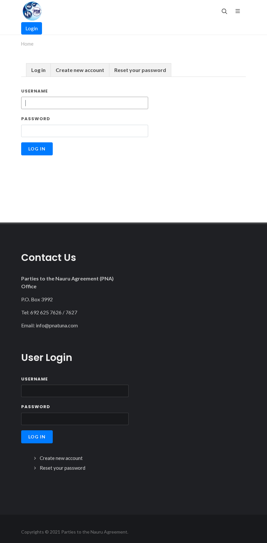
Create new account (80, 70)
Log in (38, 70)
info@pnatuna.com (57, 325)
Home (27, 44)
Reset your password (140, 70)
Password (35, 119)
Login (31, 28)
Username (34, 91)
